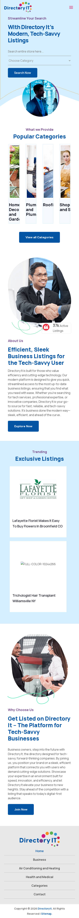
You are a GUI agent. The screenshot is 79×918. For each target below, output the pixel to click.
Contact (40, 894)
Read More (61, 532)
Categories (39, 886)
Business (39, 860)
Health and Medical (39, 877)
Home (39, 851)
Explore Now (23, 426)
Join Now (20, 809)
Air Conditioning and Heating (39, 868)
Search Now (22, 73)
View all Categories (39, 237)
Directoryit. (45, 908)
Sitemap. (46, 913)
